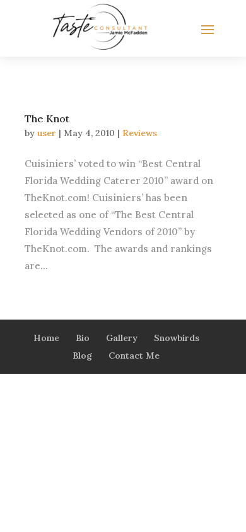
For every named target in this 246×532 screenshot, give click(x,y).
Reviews (139, 133)
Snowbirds (176, 338)
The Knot (47, 118)
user (46, 133)
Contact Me (134, 355)
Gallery (122, 338)
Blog (82, 355)
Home (46, 338)
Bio (83, 338)
